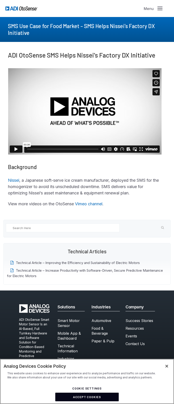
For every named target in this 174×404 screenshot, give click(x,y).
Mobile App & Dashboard (69, 336)
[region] (87, 381)
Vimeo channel (88, 203)
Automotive (101, 320)
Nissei (13, 180)
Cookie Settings (87, 388)
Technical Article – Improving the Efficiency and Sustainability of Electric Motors (78, 263)
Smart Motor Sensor (69, 323)
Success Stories (139, 320)
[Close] (167, 366)
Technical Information (68, 348)
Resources (135, 328)
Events (131, 336)
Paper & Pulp (103, 341)
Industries (66, 358)
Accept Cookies (87, 397)
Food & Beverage (100, 331)
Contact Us (135, 343)
